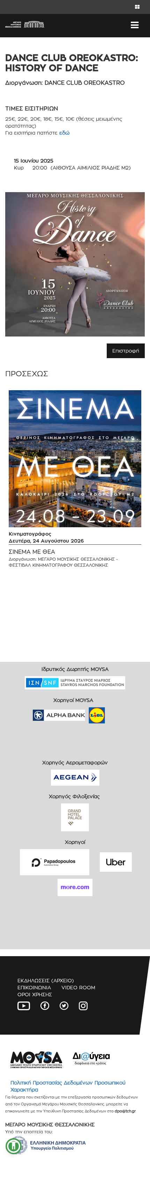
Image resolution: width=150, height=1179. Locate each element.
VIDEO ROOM (78, 987)
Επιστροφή (125, 350)
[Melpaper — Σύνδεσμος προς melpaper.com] (117, 713)
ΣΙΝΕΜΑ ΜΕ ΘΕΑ (32, 552)
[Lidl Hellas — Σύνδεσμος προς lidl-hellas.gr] (87, 713)
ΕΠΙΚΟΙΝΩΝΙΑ (34, 987)
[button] (13, 1146)
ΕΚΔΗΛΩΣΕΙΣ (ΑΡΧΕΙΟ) (45, 980)
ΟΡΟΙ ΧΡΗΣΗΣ (34, 994)
